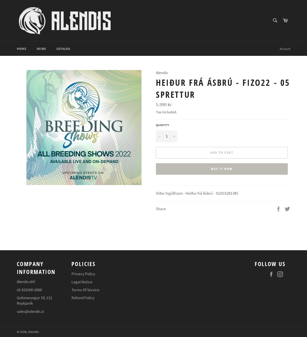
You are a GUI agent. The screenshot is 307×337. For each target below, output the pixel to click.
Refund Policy (82, 297)
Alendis (33, 332)
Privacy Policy (83, 273)
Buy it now (222, 169)
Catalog (63, 48)
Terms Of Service (85, 289)
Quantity (162, 125)
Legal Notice (81, 282)
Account (285, 49)
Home (21, 48)
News (41, 48)
